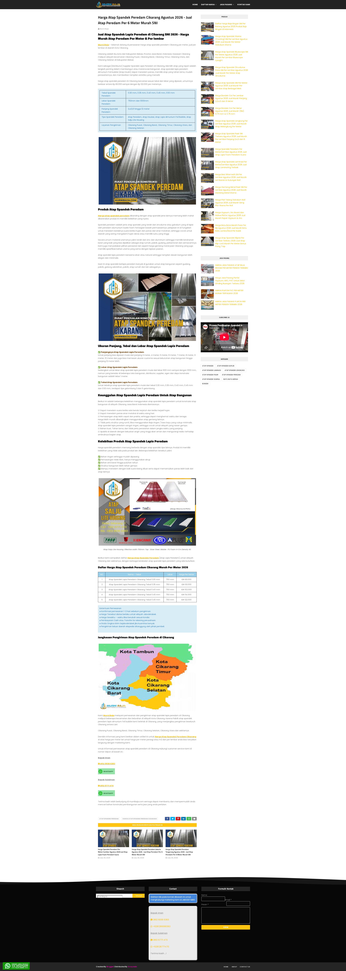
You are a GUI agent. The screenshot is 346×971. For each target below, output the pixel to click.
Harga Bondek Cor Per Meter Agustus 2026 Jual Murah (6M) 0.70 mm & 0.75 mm (229, 111)
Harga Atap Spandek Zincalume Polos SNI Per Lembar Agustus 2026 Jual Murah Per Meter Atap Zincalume (231, 71)
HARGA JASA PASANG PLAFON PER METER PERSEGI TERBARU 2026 (230, 303)
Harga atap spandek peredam (113, 215)
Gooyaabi (132, 966)
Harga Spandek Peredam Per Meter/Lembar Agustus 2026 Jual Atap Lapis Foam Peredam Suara (112, 852)
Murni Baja (103, 44)
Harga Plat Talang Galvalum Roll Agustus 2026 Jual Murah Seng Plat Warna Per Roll (230, 202)
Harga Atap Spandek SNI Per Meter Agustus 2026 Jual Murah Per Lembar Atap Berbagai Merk (231, 85)
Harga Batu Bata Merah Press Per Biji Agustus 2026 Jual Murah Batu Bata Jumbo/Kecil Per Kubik (231, 228)
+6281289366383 (161, 926)
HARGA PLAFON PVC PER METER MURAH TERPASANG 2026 (229, 292)
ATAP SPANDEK (207, 366)
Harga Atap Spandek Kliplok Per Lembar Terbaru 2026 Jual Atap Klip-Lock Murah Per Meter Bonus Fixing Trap (230, 242)
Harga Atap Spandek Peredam (143, 558)
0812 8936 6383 (107, 763)
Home (226, 967)
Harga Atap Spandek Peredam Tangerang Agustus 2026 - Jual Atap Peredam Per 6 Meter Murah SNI (179, 852)
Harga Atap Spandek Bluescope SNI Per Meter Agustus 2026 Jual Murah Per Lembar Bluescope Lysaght (231, 56)
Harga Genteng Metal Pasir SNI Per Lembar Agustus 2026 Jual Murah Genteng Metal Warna (231, 190)
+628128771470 (160, 946)
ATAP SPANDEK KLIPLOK (225, 366)
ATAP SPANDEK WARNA (211, 379)
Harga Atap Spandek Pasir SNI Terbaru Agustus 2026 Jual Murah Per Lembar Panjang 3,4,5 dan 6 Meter (231, 137)
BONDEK (205, 383)
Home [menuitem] (195, 4)
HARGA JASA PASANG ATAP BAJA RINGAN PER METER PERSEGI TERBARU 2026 (231, 268)
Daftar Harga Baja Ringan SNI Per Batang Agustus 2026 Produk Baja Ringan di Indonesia (231, 26)
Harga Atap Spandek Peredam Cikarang (175, 736)
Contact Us (245, 967)
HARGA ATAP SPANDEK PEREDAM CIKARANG (140, 819)
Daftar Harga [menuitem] (208, 4)
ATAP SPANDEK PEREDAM (109, 819)
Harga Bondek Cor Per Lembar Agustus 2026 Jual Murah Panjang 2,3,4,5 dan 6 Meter (231, 98)
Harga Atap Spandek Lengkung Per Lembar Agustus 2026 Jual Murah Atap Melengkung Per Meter (231, 124)
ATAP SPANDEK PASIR (210, 375)
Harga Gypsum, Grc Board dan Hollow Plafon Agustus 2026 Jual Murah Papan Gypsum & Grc (230, 215)
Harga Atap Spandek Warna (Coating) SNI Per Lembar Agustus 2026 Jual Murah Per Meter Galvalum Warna (231, 40)
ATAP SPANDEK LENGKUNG (235, 370)
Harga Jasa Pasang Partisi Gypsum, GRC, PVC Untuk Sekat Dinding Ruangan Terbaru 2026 (230, 280)
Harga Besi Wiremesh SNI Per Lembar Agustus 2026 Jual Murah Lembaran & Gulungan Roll (231, 177)
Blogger (110, 966)
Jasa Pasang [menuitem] (226, 4)
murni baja (104, 29)
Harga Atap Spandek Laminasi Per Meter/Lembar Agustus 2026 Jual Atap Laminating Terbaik (231, 164)
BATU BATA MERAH (230, 379)
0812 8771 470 (107, 785)
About (234, 967)
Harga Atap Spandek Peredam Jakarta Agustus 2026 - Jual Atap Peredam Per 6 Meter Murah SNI (147, 852)
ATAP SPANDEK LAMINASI (211, 370)
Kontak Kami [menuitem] (243, 4)
